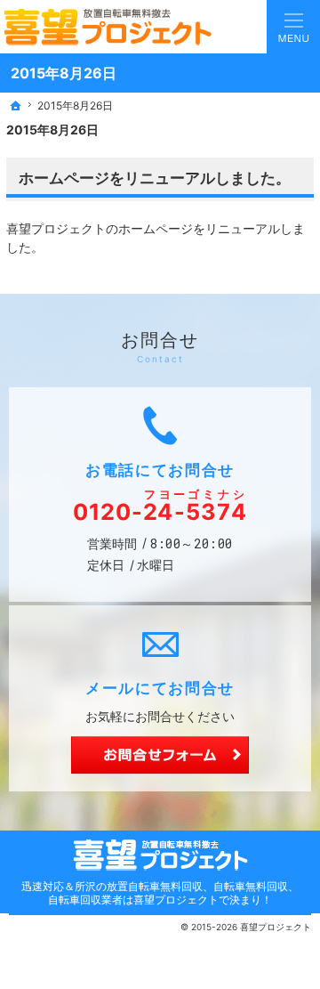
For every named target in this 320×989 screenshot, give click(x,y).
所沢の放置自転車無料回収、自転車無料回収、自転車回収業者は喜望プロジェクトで (173, 893)
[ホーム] (16, 106)
